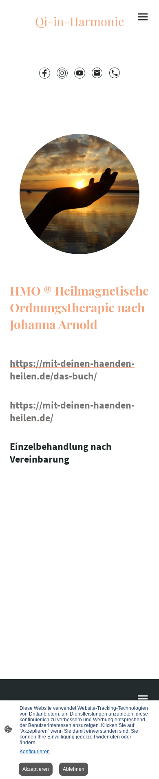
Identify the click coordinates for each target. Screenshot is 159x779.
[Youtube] (79, 73)
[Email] (97, 73)
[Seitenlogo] (79, 34)
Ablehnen (73, 769)
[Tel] (114, 73)
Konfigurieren (35, 751)
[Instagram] (62, 73)
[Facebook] (44, 73)
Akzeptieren (35, 769)
